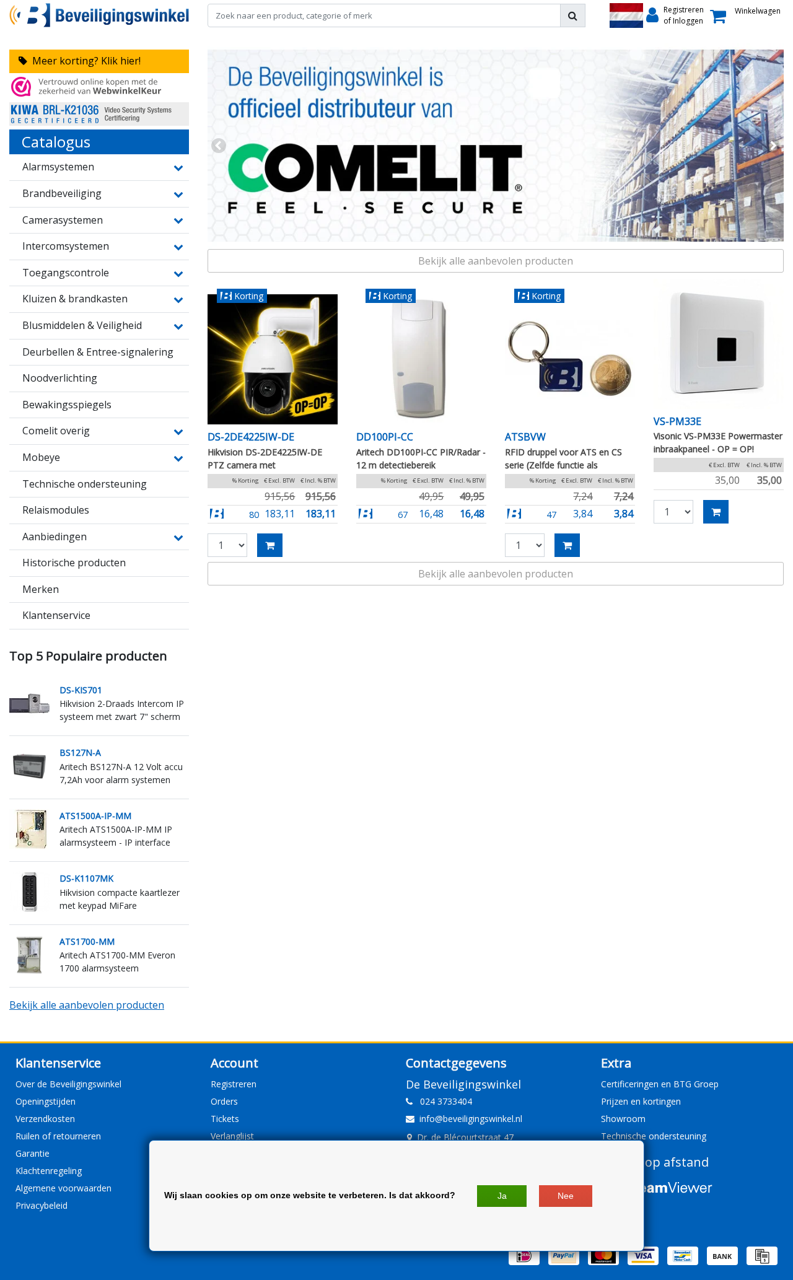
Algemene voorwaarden (63, 1188)
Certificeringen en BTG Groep (660, 1084)
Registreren (233, 1084)
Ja (502, 1196)
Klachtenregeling (48, 1171)
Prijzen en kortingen (641, 1101)
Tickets (225, 1118)
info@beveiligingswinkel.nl (470, 1118)
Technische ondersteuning (653, 1136)
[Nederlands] (626, 15)
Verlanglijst (232, 1136)
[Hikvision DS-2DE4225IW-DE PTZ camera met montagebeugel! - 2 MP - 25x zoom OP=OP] (273, 359)
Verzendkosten (45, 1118)
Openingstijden (45, 1101)
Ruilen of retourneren (58, 1136)
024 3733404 (442, 1101)
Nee (566, 1196)
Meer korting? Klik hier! (84, 61)
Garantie (32, 1153)
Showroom (623, 1118)
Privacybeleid (41, 1205)
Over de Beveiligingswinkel (68, 1084)
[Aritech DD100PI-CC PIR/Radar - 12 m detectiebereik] (421, 359)
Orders (224, 1101)
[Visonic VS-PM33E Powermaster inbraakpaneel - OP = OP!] (719, 344)
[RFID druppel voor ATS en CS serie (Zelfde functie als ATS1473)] (570, 359)
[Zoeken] (572, 15)
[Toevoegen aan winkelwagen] (270, 545)
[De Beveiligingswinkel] (99, 15)
